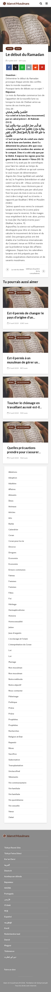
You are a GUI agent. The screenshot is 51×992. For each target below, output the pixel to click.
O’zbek (7, 905)
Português (9, 893)
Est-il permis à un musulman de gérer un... (23, 360)
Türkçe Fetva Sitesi (13, 853)
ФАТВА (7, 888)
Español (8, 916)
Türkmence (9, 951)
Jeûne (18, 49)
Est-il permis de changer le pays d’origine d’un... (25, 315)
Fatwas (9, 49)
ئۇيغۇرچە (8, 922)
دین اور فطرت (10, 957)
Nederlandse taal (12, 934)
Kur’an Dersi (9, 859)
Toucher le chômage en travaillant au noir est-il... (24, 405)
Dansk (7, 939)
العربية (7, 865)
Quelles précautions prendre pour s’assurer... (24, 450)
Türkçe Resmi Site (12, 847)
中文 (6, 911)
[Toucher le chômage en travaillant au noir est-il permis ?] (25, 387)
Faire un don (10, 969)
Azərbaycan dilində (13, 876)
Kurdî (6, 928)
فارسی (7, 899)
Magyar (7, 945)
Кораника (8, 882)
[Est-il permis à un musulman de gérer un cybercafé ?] (25, 342)
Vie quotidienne (23, 293)
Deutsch (8, 870)
